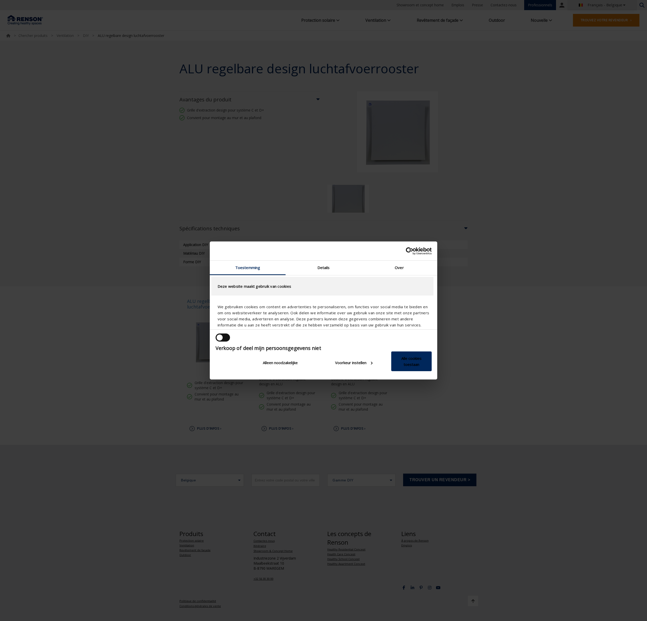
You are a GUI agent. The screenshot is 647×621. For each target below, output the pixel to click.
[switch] (223, 338)
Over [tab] (399, 267)
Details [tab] (323, 267)
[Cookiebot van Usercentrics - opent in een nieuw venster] (409, 251)
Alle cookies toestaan (411, 361)
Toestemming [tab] (247, 267)
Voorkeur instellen (350, 362)
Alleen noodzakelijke (280, 362)
